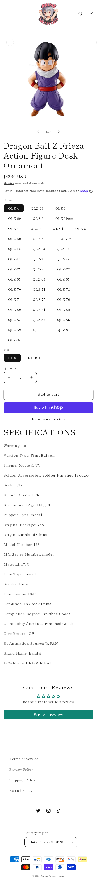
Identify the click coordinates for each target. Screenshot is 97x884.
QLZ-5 (13, 228)
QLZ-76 (63, 299)
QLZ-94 (14, 340)
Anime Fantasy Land (53, 875)
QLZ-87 (39, 319)
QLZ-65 (63, 279)
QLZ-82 (63, 309)
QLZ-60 (14, 238)
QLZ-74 (14, 299)
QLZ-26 (39, 269)
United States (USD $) (46, 842)
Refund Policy (21, 790)
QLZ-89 (14, 329)
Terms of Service (23, 758)
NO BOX (35, 357)
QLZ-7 (36, 228)
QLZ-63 (14, 279)
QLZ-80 (14, 309)
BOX (12, 357)
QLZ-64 (39, 279)
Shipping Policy (22, 780)
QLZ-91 (63, 329)
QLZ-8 (80, 228)
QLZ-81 (39, 309)
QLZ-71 (39, 289)
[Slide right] (59, 131)
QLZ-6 (38, 218)
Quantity (10, 368)
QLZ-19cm (64, 218)
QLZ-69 (14, 218)
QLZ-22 (63, 259)
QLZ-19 (14, 259)
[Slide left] (38, 131)
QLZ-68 (37, 208)
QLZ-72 (63, 289)
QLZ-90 (39, 329)
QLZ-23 (14, 269)
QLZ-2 (66, 238)
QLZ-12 (14, 248)
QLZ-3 (60, 208)
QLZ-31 (39, 259)
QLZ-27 (63, 269)
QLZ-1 (58, 228)
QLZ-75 (39, 299)
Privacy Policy (21, 769)
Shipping (9, 182)
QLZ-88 (63, 319)
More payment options (48, 419)
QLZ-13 (39, 248)
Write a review (48, 714)
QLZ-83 (14, 319)
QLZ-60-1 (41, 238)
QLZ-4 (13, 208)
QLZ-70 (14, 289)
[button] (6, 14)
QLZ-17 (63, 248)
